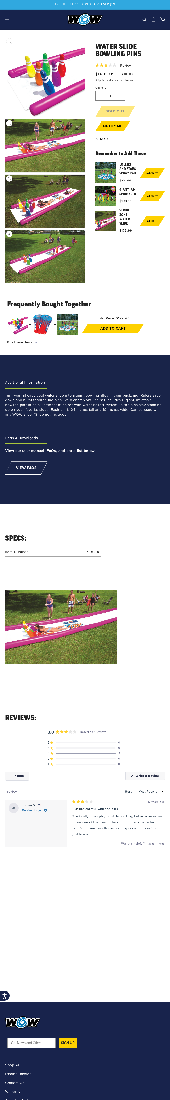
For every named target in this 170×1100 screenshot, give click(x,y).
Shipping (101, 80)
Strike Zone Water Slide (124, 217)
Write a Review (150, 776)
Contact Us (14, 1082)
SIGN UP (68, 1043)
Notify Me (112, 125)
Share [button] (104, 139)
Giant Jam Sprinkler (127, 192)
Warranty (13, 1091)
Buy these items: (20, 342)
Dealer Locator (18, 1074)
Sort (129, 791)
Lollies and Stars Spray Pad (127, 169)
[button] (7, 19)
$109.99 (126, 201)
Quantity (100, 88)
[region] (130, 197)
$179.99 (125, 230)
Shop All (12, 1065)
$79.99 (125, 180)
